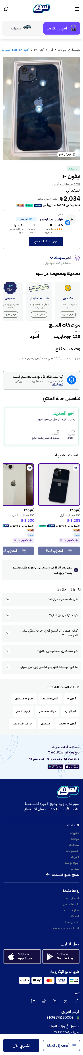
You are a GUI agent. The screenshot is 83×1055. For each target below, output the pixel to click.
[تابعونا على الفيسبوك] (76, 1001)
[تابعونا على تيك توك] (44, 1001)
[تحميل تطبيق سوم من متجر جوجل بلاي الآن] (56, 766)
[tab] (61, 28)
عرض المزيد (67, 314)
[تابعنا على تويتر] (66, 1001)
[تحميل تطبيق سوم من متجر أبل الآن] (72, 766)
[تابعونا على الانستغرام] (55, 1001)
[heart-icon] (76, 468)
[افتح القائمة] (76, 9)
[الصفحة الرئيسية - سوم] (42, 8)
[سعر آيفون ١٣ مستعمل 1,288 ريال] (59, 484)
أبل (68, 190)
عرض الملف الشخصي (46, 241)
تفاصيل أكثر (57, 384)
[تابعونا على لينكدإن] (33, 1001)
